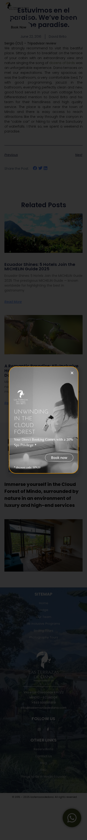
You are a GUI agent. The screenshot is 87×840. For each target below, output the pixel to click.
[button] (72, 373)
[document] (43, 420)
